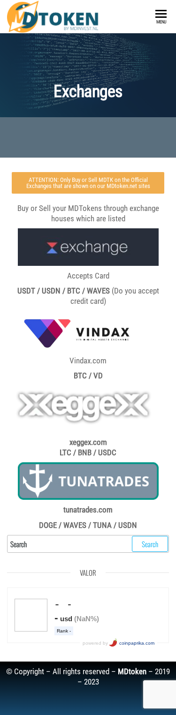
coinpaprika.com (136, 643)
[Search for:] (88, 544)
